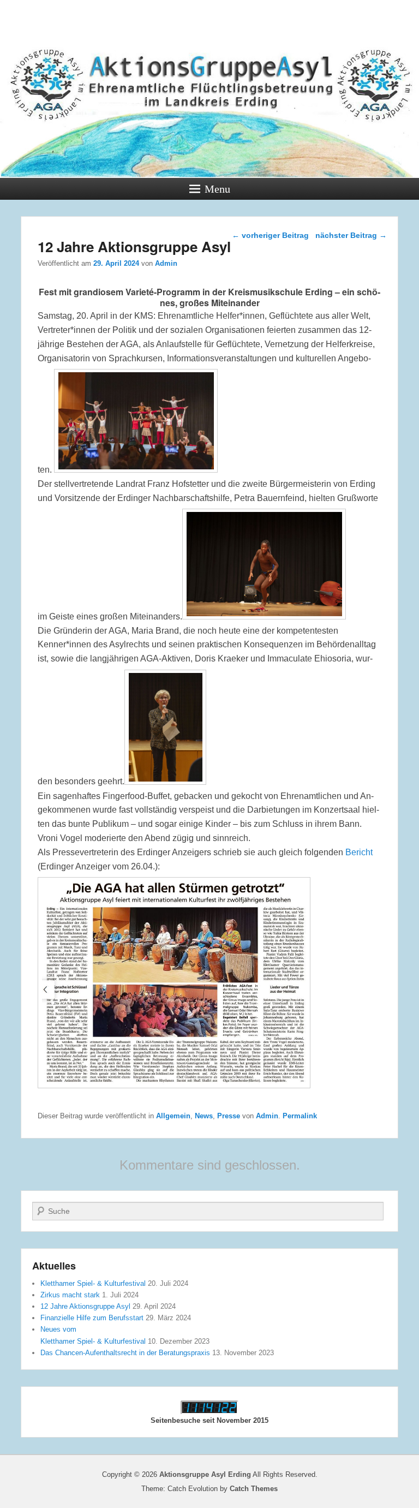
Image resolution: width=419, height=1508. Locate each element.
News (204, 1116)
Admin (166, 263)
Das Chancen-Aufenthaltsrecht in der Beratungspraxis (125, 1353)
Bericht (359, 852)
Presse (228, 1116)
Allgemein (173, 1116)
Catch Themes (254, 1489)
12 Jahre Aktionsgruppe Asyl (85, 1306)
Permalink (300, 1116)
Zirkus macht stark (70, 1295)
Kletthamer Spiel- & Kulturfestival (93, 1283)
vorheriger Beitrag (270, 235)
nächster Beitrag (351, 235)
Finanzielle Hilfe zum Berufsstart (91, 1318)
